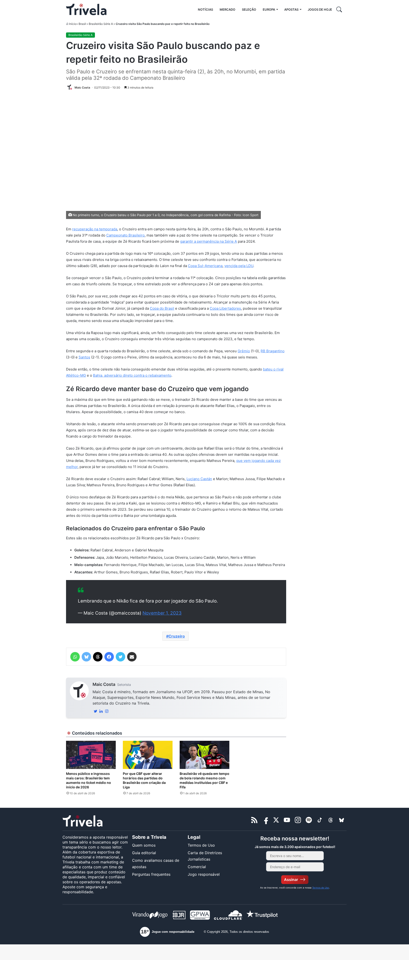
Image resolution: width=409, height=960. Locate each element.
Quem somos (144, 845)
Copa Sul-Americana (205, 265)
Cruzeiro (177, 636)
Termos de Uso (201, 845)
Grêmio (244, 351)
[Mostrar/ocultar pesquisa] (339, 9)
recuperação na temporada (94, 229)
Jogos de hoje (320, 9)
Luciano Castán (199, 479)
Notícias (205, 9)
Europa (269, 9)
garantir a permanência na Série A (208, 241)
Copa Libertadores (225, 308)
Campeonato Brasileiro (125, 235)
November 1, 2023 (162, 613)
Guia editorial (144, 852)
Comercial (197, 866)
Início (72, 24)
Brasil (82, 24)
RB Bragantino (273, 351)
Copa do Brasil (162, 308)
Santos (84, 357)
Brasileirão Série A (101, 24)
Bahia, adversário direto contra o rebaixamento (132, 375)
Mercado (227, 9)
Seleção (249, 9)
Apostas (291, 9)
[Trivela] (86, 9)
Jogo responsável (204, 874)
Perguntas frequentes (151, 874)
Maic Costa (104, 684)
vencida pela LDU (238, 265)
